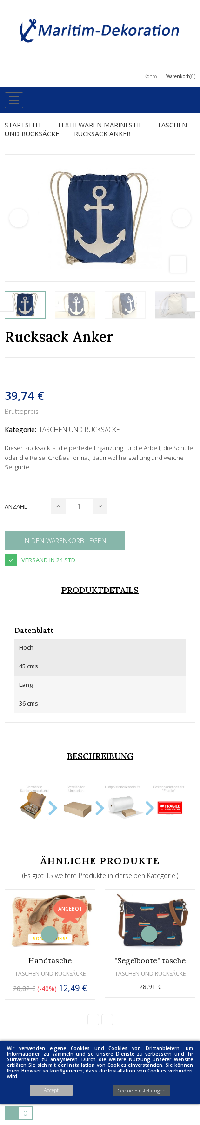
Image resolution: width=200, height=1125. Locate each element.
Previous (18, 218)
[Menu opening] (14, 100)
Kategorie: (20, 429)
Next (181, 218)
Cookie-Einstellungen (142, 1090)
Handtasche (50, 960)
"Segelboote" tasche (150, 960)
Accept (51, 1089)
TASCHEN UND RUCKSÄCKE (79, 429)
